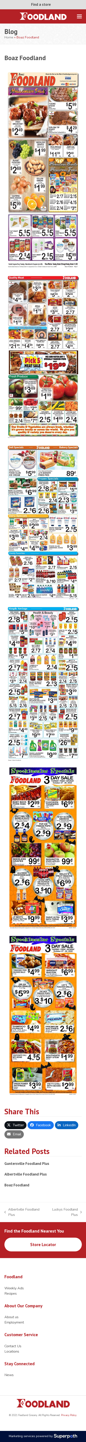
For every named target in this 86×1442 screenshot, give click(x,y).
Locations (11, 1351)
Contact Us (12, 1346)
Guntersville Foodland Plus (26, 1163)
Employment (14, 1322)
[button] (79, 16)
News (9, 1375)
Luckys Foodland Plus (63, 1212)
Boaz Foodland (16, 1185)
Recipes (10, 1293)
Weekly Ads (14, 1288)
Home (8, 37)
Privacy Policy (68, 1415)
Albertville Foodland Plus (25, 1174)
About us (11, 1317)
